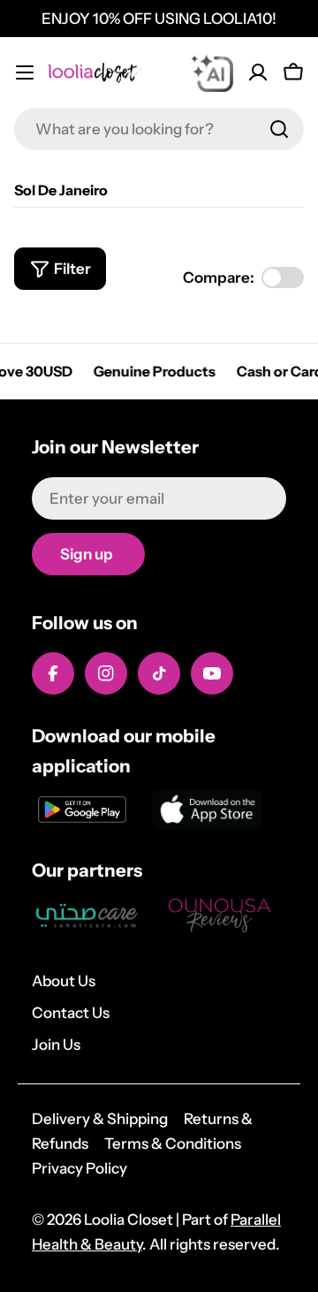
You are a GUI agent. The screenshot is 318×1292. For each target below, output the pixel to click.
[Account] (258, 72)
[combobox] (159, 129)
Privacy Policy (79, 1168)
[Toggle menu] (24, 72)
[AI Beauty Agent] (212, 72)
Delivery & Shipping (100, 1119)
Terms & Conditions (172, 1143)
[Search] (279, 129)
